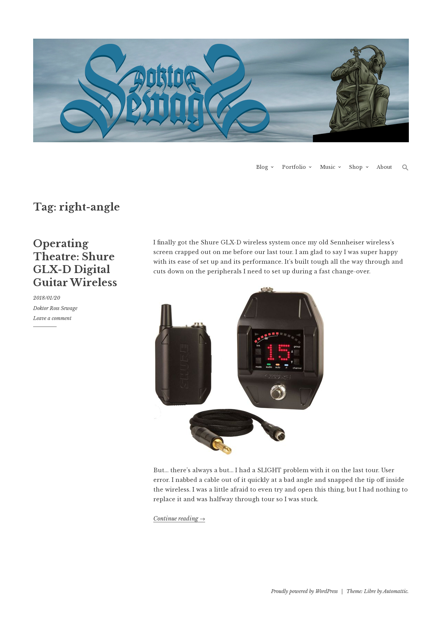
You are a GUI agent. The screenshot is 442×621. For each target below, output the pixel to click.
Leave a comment (52, 318)
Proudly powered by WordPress (304, 591)
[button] (405, 167)
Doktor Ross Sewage (55, 308)
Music (327, 167)
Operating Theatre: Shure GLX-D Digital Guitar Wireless (75, 263)
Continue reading (179, 518)
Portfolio (294, 167)
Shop (356, 167)
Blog (262, 167)
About (384, 167)
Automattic (395, 591)
